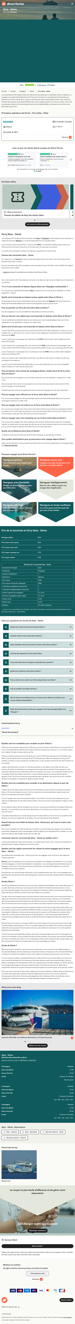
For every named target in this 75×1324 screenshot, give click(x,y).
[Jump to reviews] (37, 85)
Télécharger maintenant (37, 1230)
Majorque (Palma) (11, 445)
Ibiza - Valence (11, 1132)
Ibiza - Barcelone (31, 1132)
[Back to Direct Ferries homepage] (13, 4)
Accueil (4, 91)
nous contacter (67, 1317)
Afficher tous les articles (37, 1045)
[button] (38, 627)
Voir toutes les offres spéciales (37, 224)
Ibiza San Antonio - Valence (16, 1138)
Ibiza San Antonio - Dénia (54, 1132)
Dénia (32, 91)
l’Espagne (45, 238)
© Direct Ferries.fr (6, 1314)
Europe (13, 91)
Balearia (19, 241)
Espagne (23, 91)
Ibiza (38, 238)
